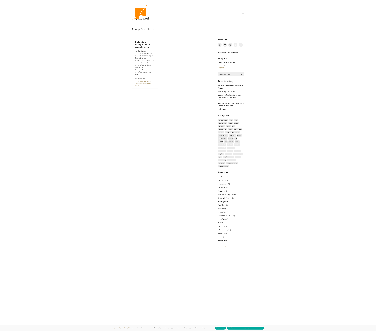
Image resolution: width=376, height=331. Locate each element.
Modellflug (222, 208)
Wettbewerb (222, 240)
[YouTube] (225, 45)
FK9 (235, 129)
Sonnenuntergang (238, 154)
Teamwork (237, 157)
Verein (137, 85)
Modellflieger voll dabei (226, 91)
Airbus (230, 123)
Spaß (220, 157)
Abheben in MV (222, 123)
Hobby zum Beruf (223, 135)
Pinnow (231, 141)
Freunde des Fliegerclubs (226, 194)
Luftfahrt (221, 141)
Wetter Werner (231, 160)
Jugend (239, 135)
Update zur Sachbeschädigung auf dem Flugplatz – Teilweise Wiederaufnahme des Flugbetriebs (229, 97)
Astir (233, 126)
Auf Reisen (221, 177)
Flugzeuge (221, 191)
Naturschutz (222, 212)
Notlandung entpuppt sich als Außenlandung (142, 44)
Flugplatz (140, 81)
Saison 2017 (222, 148)
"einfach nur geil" (223, 120)
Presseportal (222, 144)
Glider (227, 132)
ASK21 (228, 126)
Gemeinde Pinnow (224, 198)
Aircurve (236, 123)
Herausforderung (235, 132)
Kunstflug (230, 138)
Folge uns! (221, 67)
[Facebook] (230, 45)
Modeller (221, 205)
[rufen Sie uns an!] (241, 45)
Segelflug (148, 83)
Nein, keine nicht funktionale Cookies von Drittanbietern (245, 328)
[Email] (235, 45)
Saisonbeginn (230, 148)
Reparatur (236, 144)
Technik (220, 223)
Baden (230, 129)
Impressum (115, 328)
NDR (226, 141)
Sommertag (228, 154)
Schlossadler (222, 151)
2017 (236, 120)
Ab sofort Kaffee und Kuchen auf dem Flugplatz (230, 86)
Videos (220, 237)
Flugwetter (221, 187)
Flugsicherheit (147, 81)
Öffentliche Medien (140, 83)
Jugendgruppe (222, 138)
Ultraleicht (221, 226)
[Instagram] (220, 45)
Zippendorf (221, 163)
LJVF (236, 138)
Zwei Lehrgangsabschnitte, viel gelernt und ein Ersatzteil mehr (231, 104)
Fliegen (240, 129)
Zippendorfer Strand (232, 163)
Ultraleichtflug (223, 230)
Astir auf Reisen (222, 129)
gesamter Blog (223, 247)
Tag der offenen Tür (228, 157)
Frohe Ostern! (222, 109)
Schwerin (230, 151)
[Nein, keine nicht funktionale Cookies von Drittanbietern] (374, 328)
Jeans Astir (232, 135)
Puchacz (230, 144)
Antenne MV (222, 126)
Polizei (237, 141)
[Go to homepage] (142, 13)
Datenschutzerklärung (126, 328)
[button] (243, 12)
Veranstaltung (222, 160)
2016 (231, 120)
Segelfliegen (237, 151)
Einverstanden (220, 328)
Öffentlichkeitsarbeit (224, 166)
